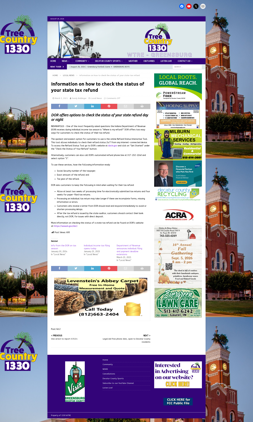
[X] (196, 6)
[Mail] (203, 6)
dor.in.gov (112, 145)
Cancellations (109, 374)
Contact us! (184, 61)
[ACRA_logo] (178, 219)
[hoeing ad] (178, 127)
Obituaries (149, 61)
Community (81, 61)
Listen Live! (166, 61)
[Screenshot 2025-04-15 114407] (178, 316)
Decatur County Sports (107, 61)
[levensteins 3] (100, 316)
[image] (178, 285)
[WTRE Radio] (126, 56)
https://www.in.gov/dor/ (65, 226)
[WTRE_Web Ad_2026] (178, 99)
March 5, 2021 (61, 98)
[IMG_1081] (178, 158)
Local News (96, 98)
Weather (133, 61)
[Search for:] (187, 67)
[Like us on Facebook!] (181, 6)
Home (53, 61)
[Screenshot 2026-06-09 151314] (178, 199)
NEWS (64, 61)
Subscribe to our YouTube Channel (118, 383)
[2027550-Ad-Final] (178, 185)
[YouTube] (189, 6)
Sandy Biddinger (79, 98)
